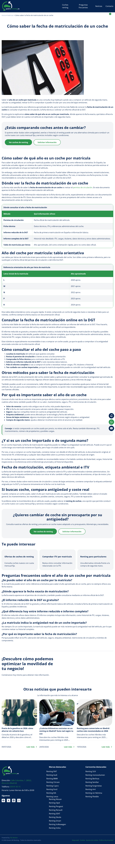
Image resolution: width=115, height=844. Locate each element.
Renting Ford (51, 789)
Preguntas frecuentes (83, 6)
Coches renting (65, 6)
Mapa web (75, 840)
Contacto (109, 6)
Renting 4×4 (90, 789)
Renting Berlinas (92, 778)
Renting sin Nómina (93, 793)
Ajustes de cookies (92, 840)
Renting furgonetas (93, 786)
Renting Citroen (53, 782)
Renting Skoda (55, 817)
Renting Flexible (92, 796)
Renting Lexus (52, 796)
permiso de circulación (82, 187)
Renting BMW (52, 778)
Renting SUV (90, 771)
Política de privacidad (106, 840)
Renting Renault (55, 810)
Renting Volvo (55, 828)
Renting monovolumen (95, 775)
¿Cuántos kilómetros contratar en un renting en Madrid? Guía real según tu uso (56, 731)
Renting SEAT (54, 813)
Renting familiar (92, 782)
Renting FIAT (51, 771)
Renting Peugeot (56, 806)
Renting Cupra (52, 786)
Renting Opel (54, 803)
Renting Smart (55, 821)
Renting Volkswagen (57, 824)
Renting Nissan (55, 799)
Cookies (82, 840)
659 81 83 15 (15, 786)
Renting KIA (51, 793)
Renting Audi (51, 775)
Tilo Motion (14, 838)
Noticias (98, 6)
